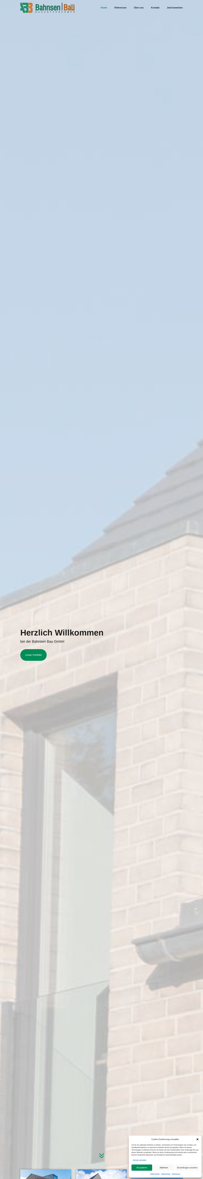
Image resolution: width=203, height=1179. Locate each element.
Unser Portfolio (33, 655)
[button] (197, 1139)
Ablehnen (164, 1167)
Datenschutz (155, 1174)
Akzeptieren (141, 1167)
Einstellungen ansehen (187, 1167)
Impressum (176, 1174)
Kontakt (155, 8)
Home (104, 8)
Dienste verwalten (139, 1160)
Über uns (139, 8)
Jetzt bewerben (175, 8)
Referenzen (120, 8)
